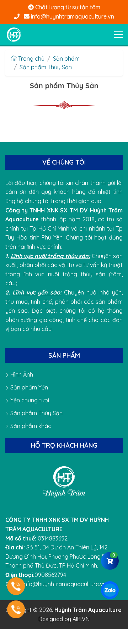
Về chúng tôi (64, 162)
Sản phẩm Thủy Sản (46, 67)
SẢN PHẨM (64, 355)
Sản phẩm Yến (28, 387)
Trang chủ (30, 58)
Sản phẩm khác (30, 425)
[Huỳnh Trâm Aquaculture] (13, 34)
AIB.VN (81, 619)
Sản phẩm (66, 58)
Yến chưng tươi (29, 400)
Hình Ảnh (21, 374)
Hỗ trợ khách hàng (64, 445)
